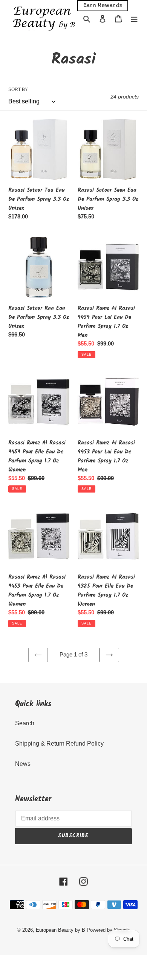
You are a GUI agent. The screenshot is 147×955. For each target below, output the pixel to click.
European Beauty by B (60, 930)
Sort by (18, 89)
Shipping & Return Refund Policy (59, 743)
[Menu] (134, 18)
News (23, 764)
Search (24, 723)
